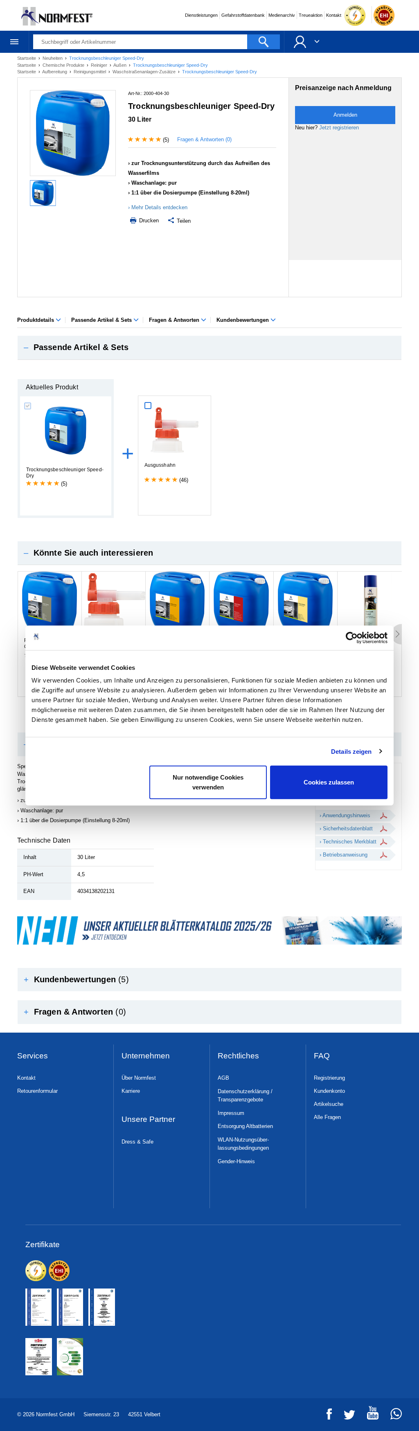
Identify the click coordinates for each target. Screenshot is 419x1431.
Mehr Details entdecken (159, 207)
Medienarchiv (281, 15)
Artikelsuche (328, 1104)
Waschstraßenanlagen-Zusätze (145, 71)
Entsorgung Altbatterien (245, 1126)
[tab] (209, 347)
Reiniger (99, 65)
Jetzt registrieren (339, 127)
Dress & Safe (137, 1142)
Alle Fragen (327, 1117)
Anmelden (345, 115)
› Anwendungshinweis (345, 815)
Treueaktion (310, 15)
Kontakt (333, 15)
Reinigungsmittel (90, 71)
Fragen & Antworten (175, 320)
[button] (209, 347)
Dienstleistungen (201, 15)
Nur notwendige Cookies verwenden (208, 782)
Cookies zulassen (329, 782)
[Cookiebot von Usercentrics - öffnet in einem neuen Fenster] (351, 637)
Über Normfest (139, 1078)
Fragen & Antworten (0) (204, 139)
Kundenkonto (329, 1091)
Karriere (131, 1091)
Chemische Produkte (64, 65)
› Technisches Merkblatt (348, 842)
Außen (120, 65)
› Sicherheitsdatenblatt (346, 828)
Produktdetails (36, 320)
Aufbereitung (55, 71)
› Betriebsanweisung (343, 855)
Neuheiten (53, 58)
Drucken (148, 220)
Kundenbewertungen (243, 320)
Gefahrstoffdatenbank (243, 15)
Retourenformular (37, 1091)
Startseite (27, 58)
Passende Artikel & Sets (102, 320)
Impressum (231, 1113)
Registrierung (329, 1078)
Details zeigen (351, 751)
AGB (223, 1078)
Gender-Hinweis (236, 1161)
